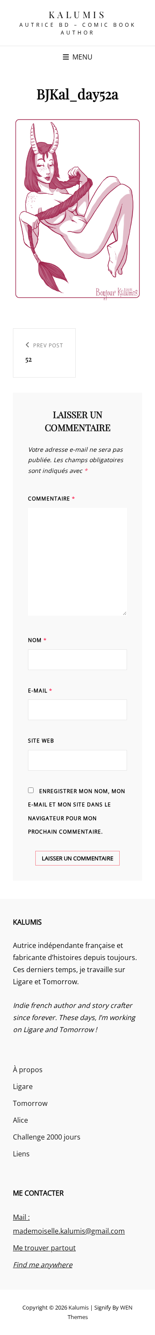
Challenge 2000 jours (47, 1137)
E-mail (40, 690)
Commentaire (51, 498)
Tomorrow (30, 1103)
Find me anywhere (42, 1264)
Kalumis (78, 14)
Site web (41, 740)
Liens (21, 1154)
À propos (28, 1069)
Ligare (23, 1086)
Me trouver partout (44, 1248)
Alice (20, 1120)
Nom (37, 640)
